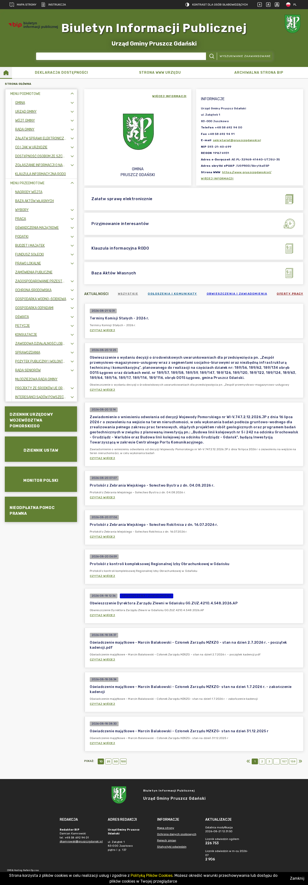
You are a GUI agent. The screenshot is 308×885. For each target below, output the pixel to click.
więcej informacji (169, 96)
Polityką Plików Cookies (152, 875)
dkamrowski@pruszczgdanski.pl (81, 841)
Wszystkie (128, 293)
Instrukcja (57, 4)
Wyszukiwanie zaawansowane (245, 56)
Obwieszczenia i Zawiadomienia (237, 293)
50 (116, 761)
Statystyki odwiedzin (171, 846)
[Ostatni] (300, 761)
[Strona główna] (6, 72)
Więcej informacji (217, 178)
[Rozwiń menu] (72, 102)
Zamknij (297, 878)
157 (284, 761)
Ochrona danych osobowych (176, 834)
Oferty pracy (290, 293)
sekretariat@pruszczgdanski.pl (237, 140)
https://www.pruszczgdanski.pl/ (247, 172)
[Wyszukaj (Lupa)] (211, 56)
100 (123, 761)
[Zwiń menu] (72, 94)
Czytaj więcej (102, 330)
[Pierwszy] (248, 761)
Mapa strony (26, 4)
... (277, 761)
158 (292, 761)
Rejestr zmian (166, 840)
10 (101, 761)
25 (108, 761)
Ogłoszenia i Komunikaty (172, 293)
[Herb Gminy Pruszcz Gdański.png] (293, 25)
